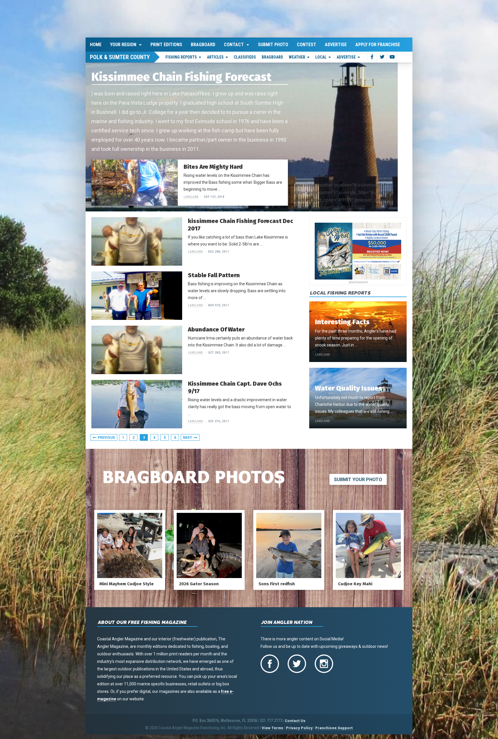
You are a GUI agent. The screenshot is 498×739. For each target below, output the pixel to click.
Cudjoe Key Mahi (355, 582)
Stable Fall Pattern (214, 274)
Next (187, 436)
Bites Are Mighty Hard (213, 165)
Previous (106, 436)
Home (95, 43)
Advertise (336, 43)
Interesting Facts (342, 321)
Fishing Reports (181, 56)
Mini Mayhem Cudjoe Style (126, 582)
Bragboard (203, 43)
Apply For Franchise (377, 43)
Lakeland (191, 196)
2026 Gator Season (199, 582)
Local (321, 56)
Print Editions (166, 43)
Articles (215, 56)
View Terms (272, 727)
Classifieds (245, 56)
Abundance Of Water (216, 328)
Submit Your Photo (358, 478)
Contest (306, 43)
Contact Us (295, 719)
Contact (234, 43)
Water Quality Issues (348, 387)
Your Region (123, 43)
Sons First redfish (277, 582)
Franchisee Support (334, 727)
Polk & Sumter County (120, 55)
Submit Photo (273, 43)
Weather (297, 56)
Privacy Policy (299, 727)
